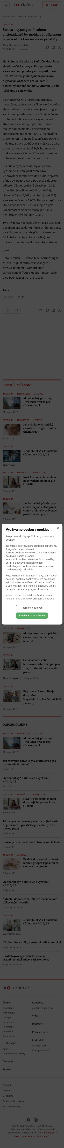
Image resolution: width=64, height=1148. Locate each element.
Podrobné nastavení (32, 607)
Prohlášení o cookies (42, 598)
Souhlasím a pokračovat (32, 615)
